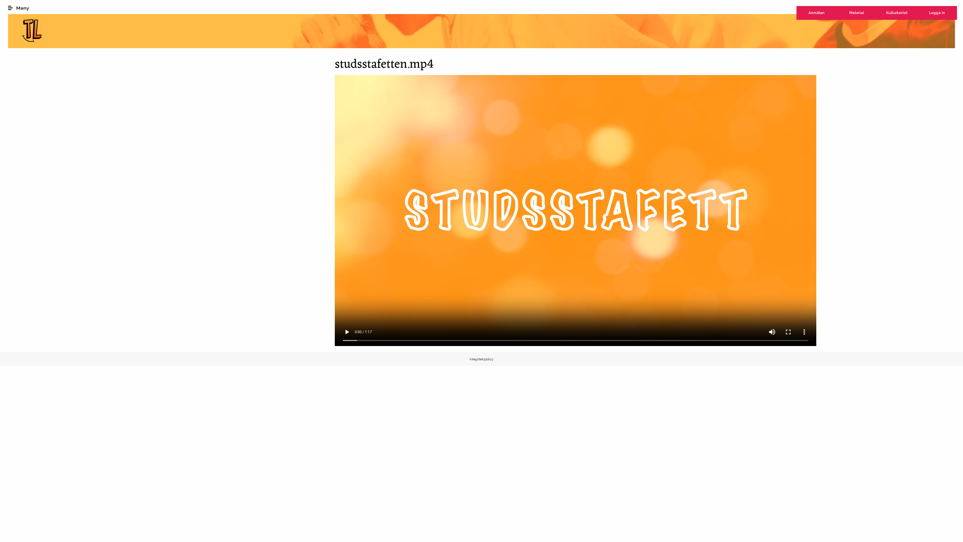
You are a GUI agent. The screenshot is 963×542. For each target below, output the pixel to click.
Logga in (937, 13)
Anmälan (817, 13)
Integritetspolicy (482, 359)
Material (856, 13)
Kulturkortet (897, 13)
